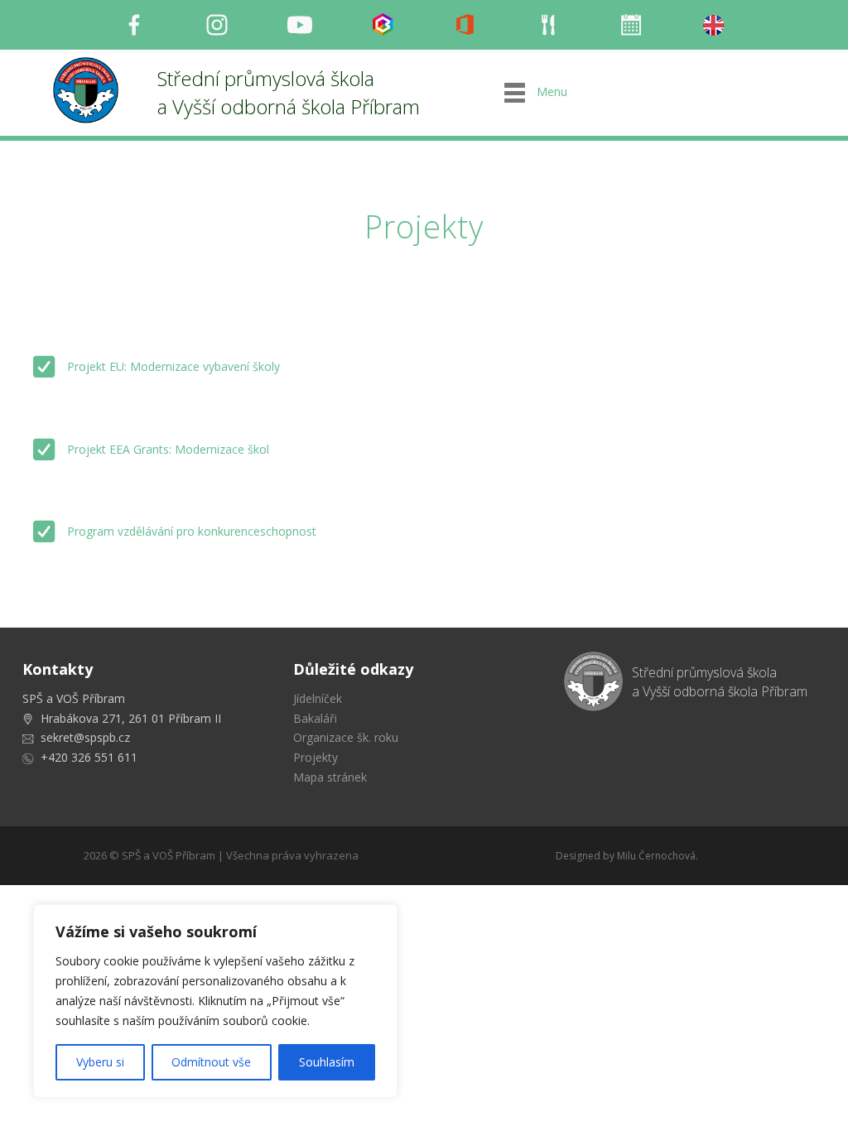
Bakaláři (315, 718)
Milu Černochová (656, 856)
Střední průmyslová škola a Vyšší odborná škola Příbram (288, 92)
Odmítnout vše (211, 1062)
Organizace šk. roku (345, 737)
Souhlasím (326, 1062)
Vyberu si (100, 1062)
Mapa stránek (330, 777)
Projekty (315, 757)
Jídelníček (317, 698)
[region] (215, 1001)
